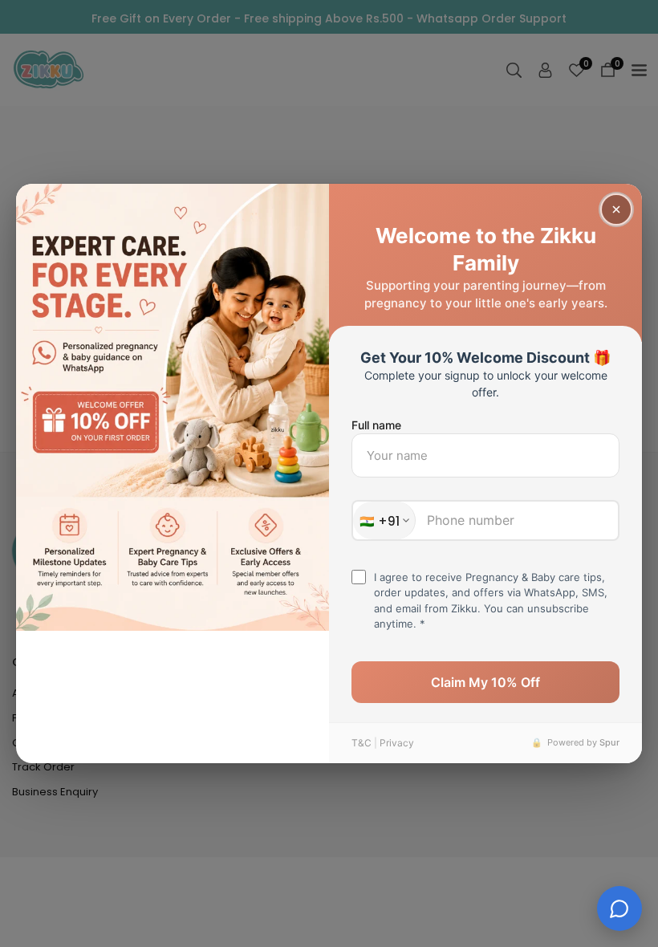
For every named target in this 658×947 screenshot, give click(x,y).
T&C (361, 743)
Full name (376, 425)
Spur (609, 742)
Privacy (397, 743)
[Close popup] (616, 209)
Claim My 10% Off (485, 682)
